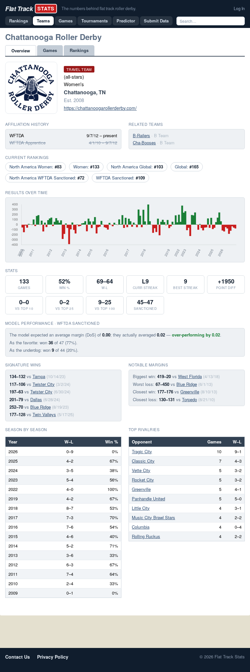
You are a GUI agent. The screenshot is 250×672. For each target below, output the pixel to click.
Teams (43, 21)
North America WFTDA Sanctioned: (46, 178)
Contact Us (17, 656)
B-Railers (141, 135)
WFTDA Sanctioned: (120, 178)
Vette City (141, 470)
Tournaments (94, 21)
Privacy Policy (52, 656)
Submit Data (156, 21)
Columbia (140, 527)
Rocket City (143, 480)
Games (66, 21)
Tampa (39, 376)
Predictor (126, 21)
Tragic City (142, 451)
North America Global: (137, 167)
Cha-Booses (144, 142)
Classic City (143, 461)
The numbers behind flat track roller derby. (99, 8)
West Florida (190, 376)
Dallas (36, 399)
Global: (187, 167)
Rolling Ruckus (146, 536)
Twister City (44, 384)
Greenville (189, 392)
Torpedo (189, 399)
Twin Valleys (44, 414)
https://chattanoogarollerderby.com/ (100, 108)
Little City (141, 508)
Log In (239, 8)
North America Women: (35, 167)
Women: (86, 167)
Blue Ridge (40, 407)
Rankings (18, 21)
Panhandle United (148, 498)
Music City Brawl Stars (153, 517)
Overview (20, 50)
